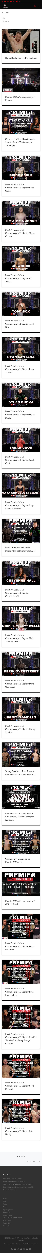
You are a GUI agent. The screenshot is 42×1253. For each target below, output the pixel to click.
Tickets (5, 1204)
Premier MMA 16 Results (10, 1190)
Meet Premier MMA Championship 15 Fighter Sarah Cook (19, 460)
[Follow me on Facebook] (11, 1)
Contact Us (6, 1226)
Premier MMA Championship (19, 1238)
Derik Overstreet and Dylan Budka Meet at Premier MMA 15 (20, 549)
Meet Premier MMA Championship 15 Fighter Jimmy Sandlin (20, 729)
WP (13, 1243)
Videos (5, 1207)
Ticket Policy (6, 1223)
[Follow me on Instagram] (13, 1)
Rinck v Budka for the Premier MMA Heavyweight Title (18, 1187)
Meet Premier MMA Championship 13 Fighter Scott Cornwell (19, 1085)
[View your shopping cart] (35, 6)
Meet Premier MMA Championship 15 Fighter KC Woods (18, 278)
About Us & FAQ (8, 1215)
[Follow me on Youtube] (16, 1)
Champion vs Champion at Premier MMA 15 (17, 860)
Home (3, 13)
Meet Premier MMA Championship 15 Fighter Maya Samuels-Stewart (19, 505)
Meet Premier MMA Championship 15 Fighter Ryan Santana (19, 369)
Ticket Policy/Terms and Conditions (12, 1217)
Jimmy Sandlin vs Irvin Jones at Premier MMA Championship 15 (20, 773)
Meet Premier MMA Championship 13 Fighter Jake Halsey (19, 1131)
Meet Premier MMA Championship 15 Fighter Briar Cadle (19, 187)
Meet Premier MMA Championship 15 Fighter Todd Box (19, 324)
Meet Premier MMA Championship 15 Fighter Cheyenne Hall (17, 593)
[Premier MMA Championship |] (5, 5)
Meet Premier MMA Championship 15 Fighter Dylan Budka (20, 414)
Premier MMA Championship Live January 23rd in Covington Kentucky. (19, 816)
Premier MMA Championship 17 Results (14, 1181)
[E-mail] (5, 1)
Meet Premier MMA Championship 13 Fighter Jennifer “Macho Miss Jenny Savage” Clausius (20, 1038)
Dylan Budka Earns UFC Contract (21, 57)
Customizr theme (32, 1243)
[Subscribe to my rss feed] (2, 1)
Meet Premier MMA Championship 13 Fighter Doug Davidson (19, 946)
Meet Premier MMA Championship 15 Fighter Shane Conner (20, 233)
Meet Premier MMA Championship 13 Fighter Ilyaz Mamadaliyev (19, 991)
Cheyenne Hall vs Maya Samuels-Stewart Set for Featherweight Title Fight (20, 142)
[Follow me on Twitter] (8, 1)
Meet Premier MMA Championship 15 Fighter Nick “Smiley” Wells (19, 638)
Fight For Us (6, 1212)
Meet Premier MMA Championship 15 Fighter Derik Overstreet (19, 683)
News (4, 1201)
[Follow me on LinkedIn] (19, 1)
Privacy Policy (7, 1220)
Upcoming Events (8, 1209)
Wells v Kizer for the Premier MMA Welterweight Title (17, 1184)
